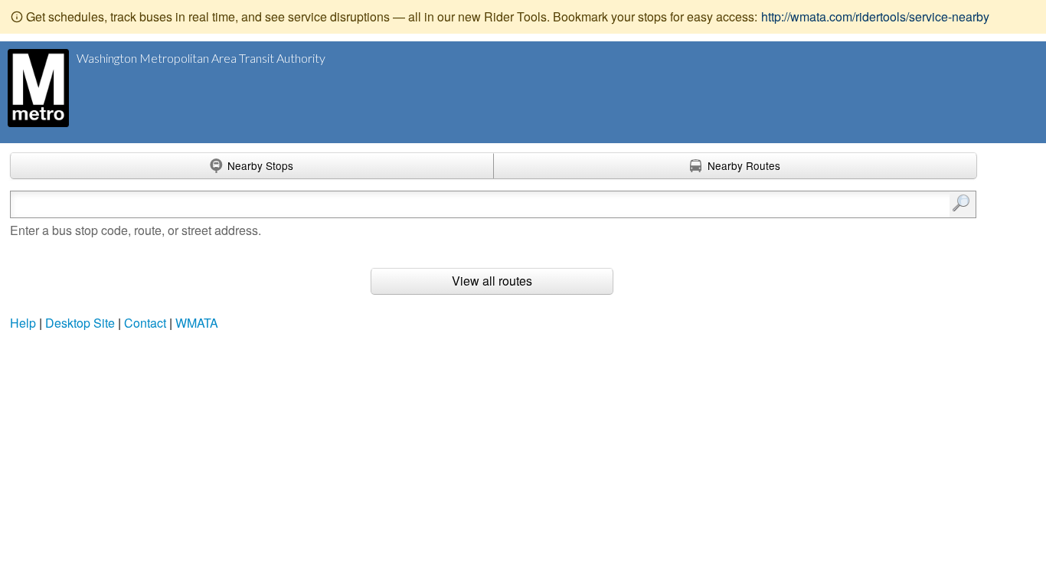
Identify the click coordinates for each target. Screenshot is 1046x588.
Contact (145, 323)
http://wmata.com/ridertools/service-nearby (875, 16)
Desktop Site (80, 323)
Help (23, 323)
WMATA (196, 323)
